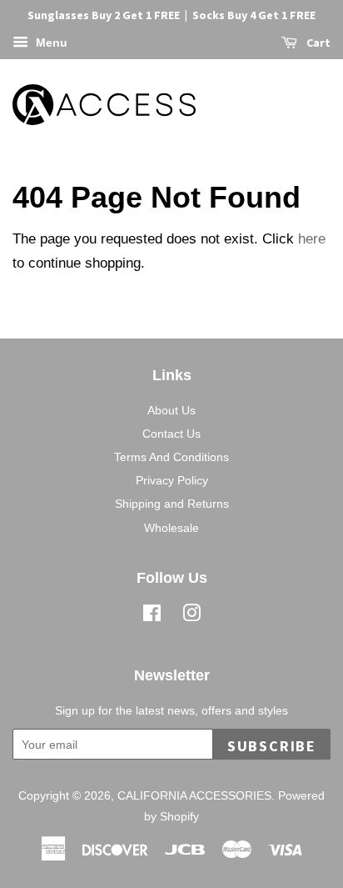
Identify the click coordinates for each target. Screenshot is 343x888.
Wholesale (171, 527)
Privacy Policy (172, 480)
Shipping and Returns (172, 503)
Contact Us (171, 433)
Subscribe (271, 745)
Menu (49, 42)
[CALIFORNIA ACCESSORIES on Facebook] (152, 616)
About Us (171, 410)
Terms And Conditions (171, 457)
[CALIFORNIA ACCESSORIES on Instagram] (191, 616)
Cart (317, 42)
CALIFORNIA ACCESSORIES (194, 795)
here (312, 239)
